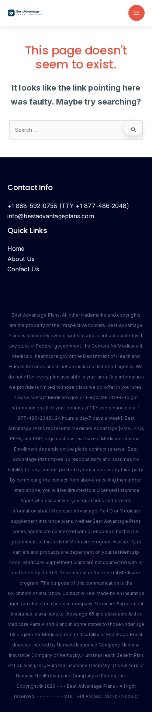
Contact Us (23, 269)
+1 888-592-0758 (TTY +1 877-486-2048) (68, 205)
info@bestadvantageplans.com (50, 216)
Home (15, 248)
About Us (21, 258)
